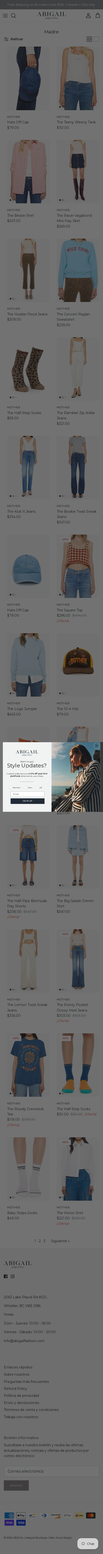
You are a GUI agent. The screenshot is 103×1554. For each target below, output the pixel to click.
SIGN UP (28, 801)
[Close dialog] (96, 745)
